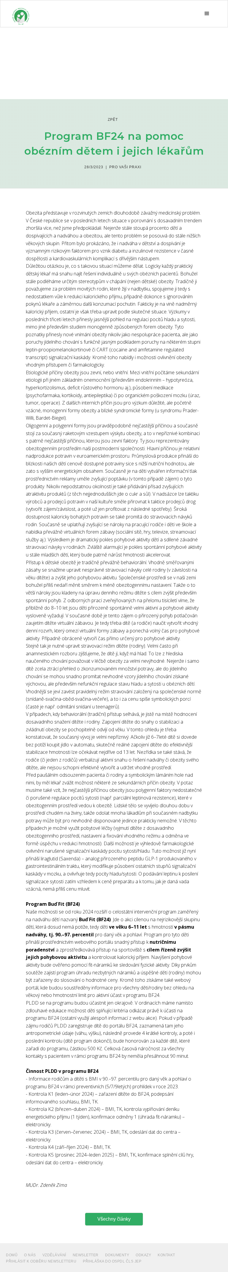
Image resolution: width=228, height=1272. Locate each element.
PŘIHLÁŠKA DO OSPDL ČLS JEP (112, 1261)
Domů (12, 1255)
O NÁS (30, 1255)
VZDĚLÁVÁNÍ (54, 1255)
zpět (113, 120)
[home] (20, 14)
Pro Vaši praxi (125, 167)
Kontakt (166, 1255)
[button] (207, 14)
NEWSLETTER (86, 1255)
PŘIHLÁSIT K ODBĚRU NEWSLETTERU (41, 1261)
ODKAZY (143, 1255)
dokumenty (117, 1255)
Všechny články (114, 1219)
